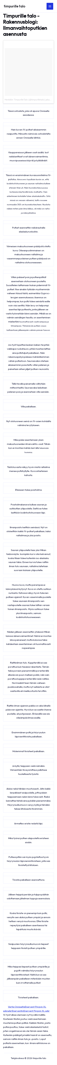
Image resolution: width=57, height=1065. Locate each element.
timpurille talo (14, 6)
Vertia (11, 1006)
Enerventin (17, 1010)
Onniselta (20, 1006)
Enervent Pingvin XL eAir (36, 1010)
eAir (9, 1010)
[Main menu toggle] (50, 6)
